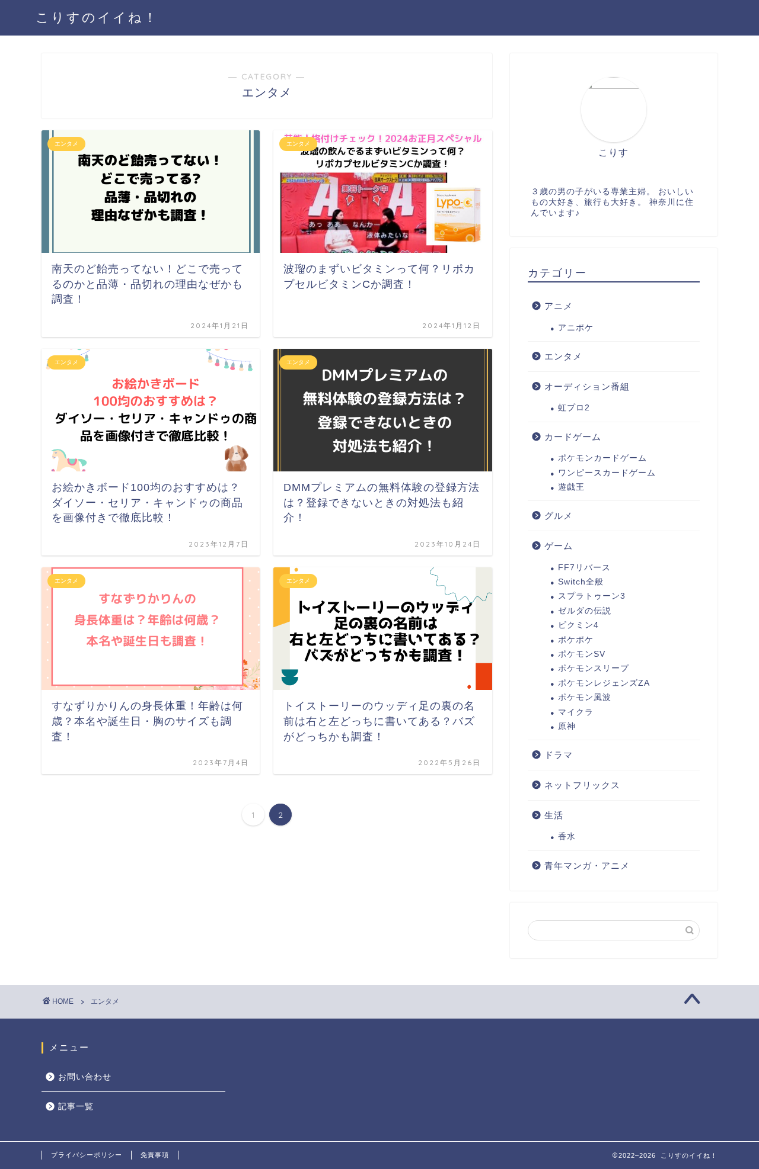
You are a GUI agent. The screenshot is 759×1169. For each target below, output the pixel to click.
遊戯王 (571, 487)
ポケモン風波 (584, 697)
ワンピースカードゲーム (607, 472)
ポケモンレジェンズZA (604, 683)
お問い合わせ (84, 1076)
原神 (567, 726)
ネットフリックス (582, 785)
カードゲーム (572, 437)
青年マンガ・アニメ (587, 865)
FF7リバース (584, 567)
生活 (553, 815)
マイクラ (576, 712)
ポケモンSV (581, 654)
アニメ (558, 306)
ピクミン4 (578, 625)
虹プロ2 (574, 407)
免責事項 (155, 1154)
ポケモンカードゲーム (602, 458)
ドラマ (558, 755)
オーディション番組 (587, 386)
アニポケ (576, 327)
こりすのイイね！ (97, 17)
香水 (567, 836)
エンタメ (563, 356)
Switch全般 (581, 581)
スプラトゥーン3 (592, 596)
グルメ (558, 515)
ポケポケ (576, 639)
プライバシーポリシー (86, 1154)
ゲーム (558, 546)
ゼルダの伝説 (584, 610)
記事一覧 (76, 1106)
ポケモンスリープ (593, 668)
